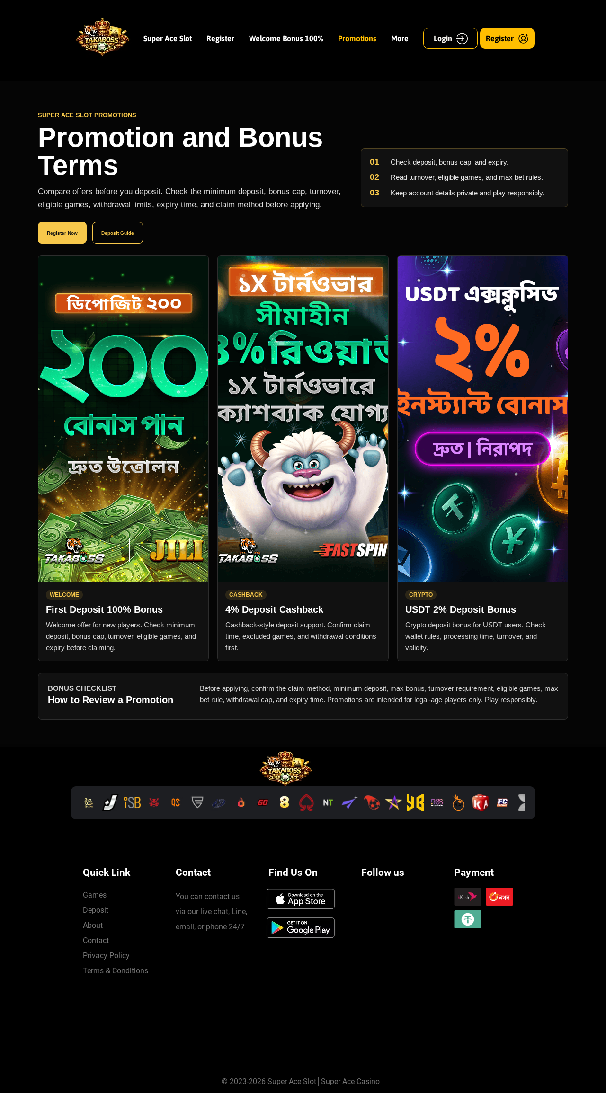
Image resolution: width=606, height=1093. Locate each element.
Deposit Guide (117, 233)
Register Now (62, 233)
